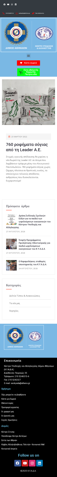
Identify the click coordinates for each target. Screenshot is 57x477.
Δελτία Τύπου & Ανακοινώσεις (24, 295)
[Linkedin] (15, 4)
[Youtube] (8, 4)
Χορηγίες (13, 310)
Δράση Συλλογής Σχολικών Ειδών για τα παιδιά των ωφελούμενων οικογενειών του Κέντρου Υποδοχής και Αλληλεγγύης (28, 221)
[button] (28, 55)
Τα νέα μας (14, 303)
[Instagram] (12, 4)
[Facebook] (4, 4)
